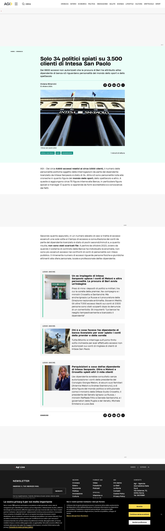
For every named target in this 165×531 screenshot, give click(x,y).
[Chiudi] (161, 514)
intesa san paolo (47, 153)
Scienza (120, 4)
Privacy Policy (119, 496)
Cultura (138, 4)
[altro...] (123, 85)
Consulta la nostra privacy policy (21, 527)
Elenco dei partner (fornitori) (77, 516)
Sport (158, 4)
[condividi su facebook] (105, 85)
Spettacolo (149, 4)
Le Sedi (116, 485)
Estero (73, 4)
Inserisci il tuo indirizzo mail (26, 486)
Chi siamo (117, 483)
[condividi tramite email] (118, 85)
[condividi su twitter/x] (109, 85)
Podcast (96, 488)
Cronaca (65, 4)
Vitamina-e (97, 495)
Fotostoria (97, 485)
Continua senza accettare (139, 514)
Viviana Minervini (48, 84)
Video (95, 483)
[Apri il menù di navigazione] (16, 4)
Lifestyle (129, 4)
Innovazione (102, 4)
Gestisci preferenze (139, 522)
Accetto (139, 506)
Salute (112, 4)
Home (13, 51)
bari (58, 153)
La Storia (117, 488)
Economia (82, 4)
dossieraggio (67, 153)
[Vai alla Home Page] (8, 4)
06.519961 (141, 495)
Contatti (116, 491)
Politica (91, 4)
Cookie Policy (118, 494)
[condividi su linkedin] (114, 85)
